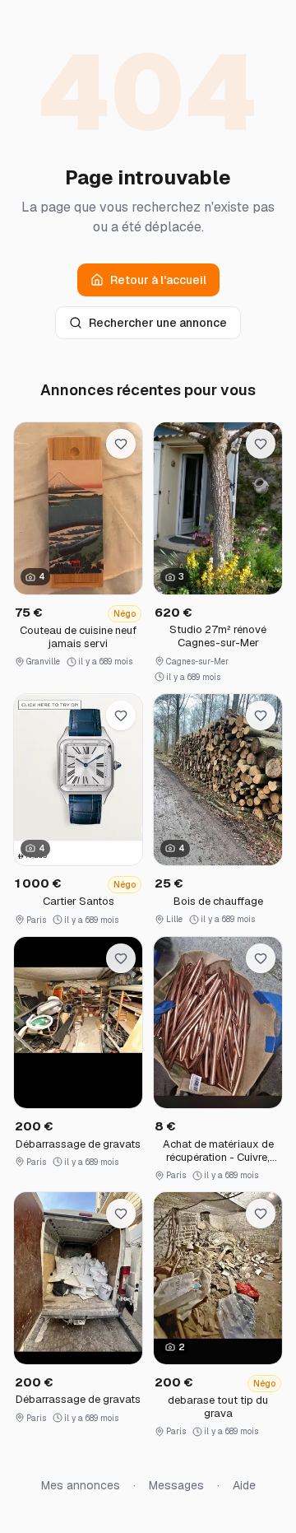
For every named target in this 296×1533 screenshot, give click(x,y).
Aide (244, 1485)
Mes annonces (80, 1485)
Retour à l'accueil (158, 280)
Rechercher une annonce (158, 322)
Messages (176, 1485)
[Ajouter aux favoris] (121, 444)
